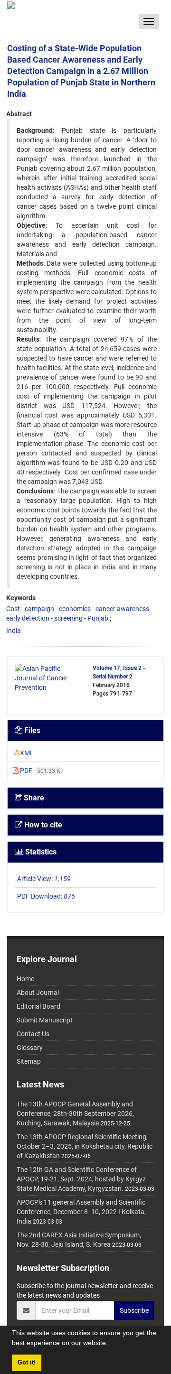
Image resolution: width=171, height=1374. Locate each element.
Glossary (30, 1047)
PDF (39, 770)
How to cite (42, 824)
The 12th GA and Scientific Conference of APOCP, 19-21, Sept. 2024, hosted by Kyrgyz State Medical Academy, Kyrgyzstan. (81, 1179)
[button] (111, 1344)
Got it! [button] (27, 1362)
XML (26, 753)
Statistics (40, 851)
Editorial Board (38, 1006)
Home (25, 979)
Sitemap (29, 1061)
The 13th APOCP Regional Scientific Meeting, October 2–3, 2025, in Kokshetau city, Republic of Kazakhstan (84, 1146)
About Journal (38, 992)
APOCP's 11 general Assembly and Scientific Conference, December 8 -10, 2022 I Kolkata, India (81, 1211)
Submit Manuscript (45, 1020)
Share (33, 797)
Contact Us (33, 1034)
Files (31, 730)
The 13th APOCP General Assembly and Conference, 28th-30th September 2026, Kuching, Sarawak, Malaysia (75, 1113)
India (13, 630)
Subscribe (134, 1310)
